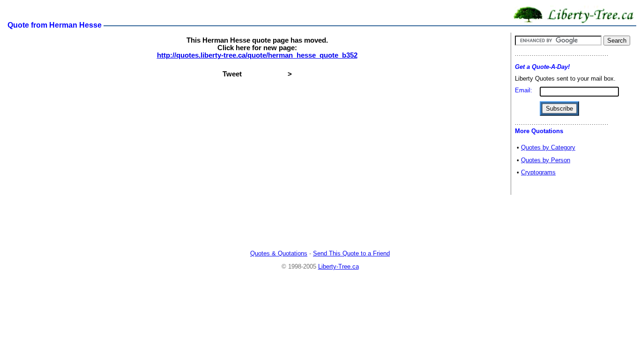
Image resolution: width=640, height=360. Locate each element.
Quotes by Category (548, 147)
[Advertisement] (320, 223)
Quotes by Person (545, 160)
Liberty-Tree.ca (338, 266)
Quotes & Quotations (278, 253)
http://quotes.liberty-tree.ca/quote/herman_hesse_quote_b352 (257, 55)
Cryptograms (538, 172)
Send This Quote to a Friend (351, 253)
